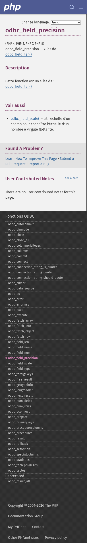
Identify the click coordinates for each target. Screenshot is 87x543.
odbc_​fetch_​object (21, 331)
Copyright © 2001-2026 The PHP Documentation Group (33, 510)
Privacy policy (56, 537)
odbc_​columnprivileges (24, 246)
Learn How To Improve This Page (31, 158)
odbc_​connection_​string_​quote (30, 272)
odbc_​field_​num (19, 353)
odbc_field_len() (18, 54)
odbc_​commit (17, 256)
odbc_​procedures (20, 433)
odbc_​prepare (18, 417)
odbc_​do (14, 294)
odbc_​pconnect (19, 412)
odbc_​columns (18, 251)
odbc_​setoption (19, 449)
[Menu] (80, 7)
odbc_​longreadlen (20, 390)
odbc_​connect (18, 262)
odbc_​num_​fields (20, 401)
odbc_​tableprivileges (23, 465)
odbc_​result (16, 438)
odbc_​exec (15, 310)
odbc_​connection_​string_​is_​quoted (33, 267)
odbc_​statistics (19, 460)
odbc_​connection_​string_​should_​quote (35, 278)
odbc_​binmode (18, 229)
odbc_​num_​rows (19, 406)
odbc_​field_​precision (23, 358)
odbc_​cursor (16, 283)
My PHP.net (17, 527)
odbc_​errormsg (18, 304)
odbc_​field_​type (19, 369)
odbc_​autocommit (21, 224)
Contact (38, 527)
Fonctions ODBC (19, 216)
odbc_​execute (18, 315)
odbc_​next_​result (20, 395)
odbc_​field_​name (20, 347)
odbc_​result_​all (19, 481)
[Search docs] (71, 7)
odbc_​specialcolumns (23, 454)
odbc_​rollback (18, 444)
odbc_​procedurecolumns (25, 428)
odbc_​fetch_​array (20, 320)
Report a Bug (39, 164)
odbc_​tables (16, 470)
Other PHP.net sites (23, 537)
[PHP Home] (12, 7)
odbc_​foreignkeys (20, 374)
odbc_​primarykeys (21, 422)
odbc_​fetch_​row (19, 337)
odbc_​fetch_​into (19, 326)
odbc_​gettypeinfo (20, 385)
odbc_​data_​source (21, 288)
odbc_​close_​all (18, 240)
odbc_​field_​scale (20, 363)
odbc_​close (16, 235)
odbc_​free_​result (20, 379)
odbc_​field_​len (18, 342)
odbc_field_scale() (25, 119)
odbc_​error (15, 299)
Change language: (35, 22)
